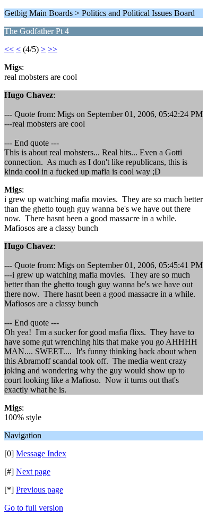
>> (52, 49)
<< (9, 49)
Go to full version (33, 507)
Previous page (39, 489)
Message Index (41, 453)
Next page (33, 471)
